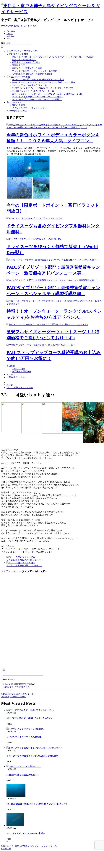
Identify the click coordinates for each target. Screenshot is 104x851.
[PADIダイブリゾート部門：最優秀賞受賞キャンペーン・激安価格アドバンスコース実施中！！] (53, 260)
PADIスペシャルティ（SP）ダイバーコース (33, 91)
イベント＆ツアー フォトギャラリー (30, 108)
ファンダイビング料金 (17, 54)
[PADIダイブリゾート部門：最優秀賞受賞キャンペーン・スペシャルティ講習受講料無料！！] (52, 280)
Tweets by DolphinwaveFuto (13, 696)
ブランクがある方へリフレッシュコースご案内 (34, 71)
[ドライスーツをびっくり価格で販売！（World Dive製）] (34, 239)
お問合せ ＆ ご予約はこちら (16, 687)
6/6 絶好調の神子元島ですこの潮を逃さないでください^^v (36, 804)
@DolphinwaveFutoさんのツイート (17, 694)
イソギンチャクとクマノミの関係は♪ (24, 737)
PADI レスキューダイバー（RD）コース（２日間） (37, 97)
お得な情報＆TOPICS (16, 111)
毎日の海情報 (18, 105)
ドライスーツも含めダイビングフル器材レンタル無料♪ (33, 756)
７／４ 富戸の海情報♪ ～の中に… (24, 565)
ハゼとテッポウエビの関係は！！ (22, 775)
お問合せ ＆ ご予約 (15, 377)
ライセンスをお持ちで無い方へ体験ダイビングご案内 (38, 79)
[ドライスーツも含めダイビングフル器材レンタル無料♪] (34, 218)
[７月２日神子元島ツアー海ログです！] (20, 557)
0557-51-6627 (7, 26)
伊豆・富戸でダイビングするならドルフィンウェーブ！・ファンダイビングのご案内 (53, 57)
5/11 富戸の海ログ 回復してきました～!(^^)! (29, 718)
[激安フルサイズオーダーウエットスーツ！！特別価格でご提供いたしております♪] (47, 324)
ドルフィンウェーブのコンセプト (22, 51)
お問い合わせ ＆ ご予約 (25, 26)
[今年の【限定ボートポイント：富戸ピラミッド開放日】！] (28, 198)
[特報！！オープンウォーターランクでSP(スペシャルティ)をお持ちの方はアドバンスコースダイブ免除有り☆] (54, 304)
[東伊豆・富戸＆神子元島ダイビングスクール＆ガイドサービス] (52, 11)
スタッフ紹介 (18, 368)
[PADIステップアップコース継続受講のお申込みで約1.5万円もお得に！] (41, 345)
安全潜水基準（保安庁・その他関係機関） (32, 74)
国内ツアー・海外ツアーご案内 (27, 68)
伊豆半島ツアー (19, 65)
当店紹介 (10, 366)
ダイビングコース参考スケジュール (29, 85)
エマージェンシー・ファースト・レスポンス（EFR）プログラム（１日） (47, 94)
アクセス (10, 374)
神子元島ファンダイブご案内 (26, 62)
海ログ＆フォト (14, 102)
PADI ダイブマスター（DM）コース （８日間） (37, 99)
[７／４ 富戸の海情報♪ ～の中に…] (20, 562)
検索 (3, 43)
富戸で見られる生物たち (24, 59)
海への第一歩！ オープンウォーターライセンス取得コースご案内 (43, 82)
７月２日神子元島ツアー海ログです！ (24, 560)
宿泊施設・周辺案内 (21, 371)
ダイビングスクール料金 (18, 77)
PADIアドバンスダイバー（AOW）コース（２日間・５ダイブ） (43, 88)
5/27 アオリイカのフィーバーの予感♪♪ (25, 833)
